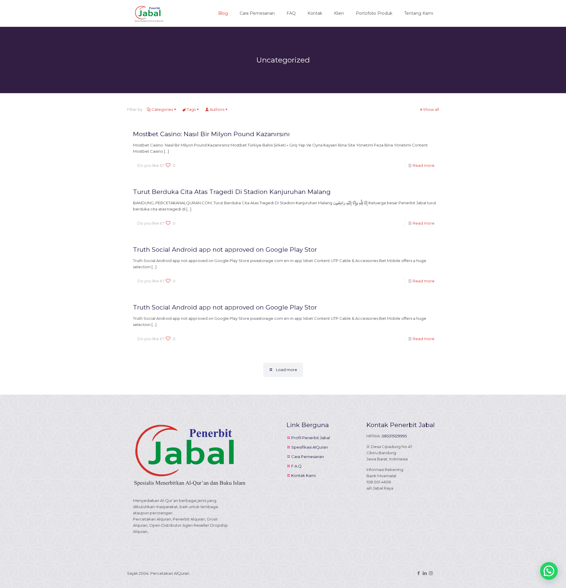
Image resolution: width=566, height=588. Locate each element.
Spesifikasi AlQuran (309, 447)
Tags (191, 109)
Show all (431, 109)
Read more (424, 165)
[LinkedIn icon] (424, 573)
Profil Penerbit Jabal (310, 437)
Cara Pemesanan (307, 456)
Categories (162, 109)
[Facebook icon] (418, 573)
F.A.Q (296, 466)
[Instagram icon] (431, 573)
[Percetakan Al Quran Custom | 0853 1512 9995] (149, 13)
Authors (217, 109)
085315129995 (394, 436)
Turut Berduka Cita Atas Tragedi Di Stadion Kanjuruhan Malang (232, 191)
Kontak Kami (303, 475)
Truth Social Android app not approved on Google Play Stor (225, 249)
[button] (549, 571)
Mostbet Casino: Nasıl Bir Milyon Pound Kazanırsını (211, 134)
